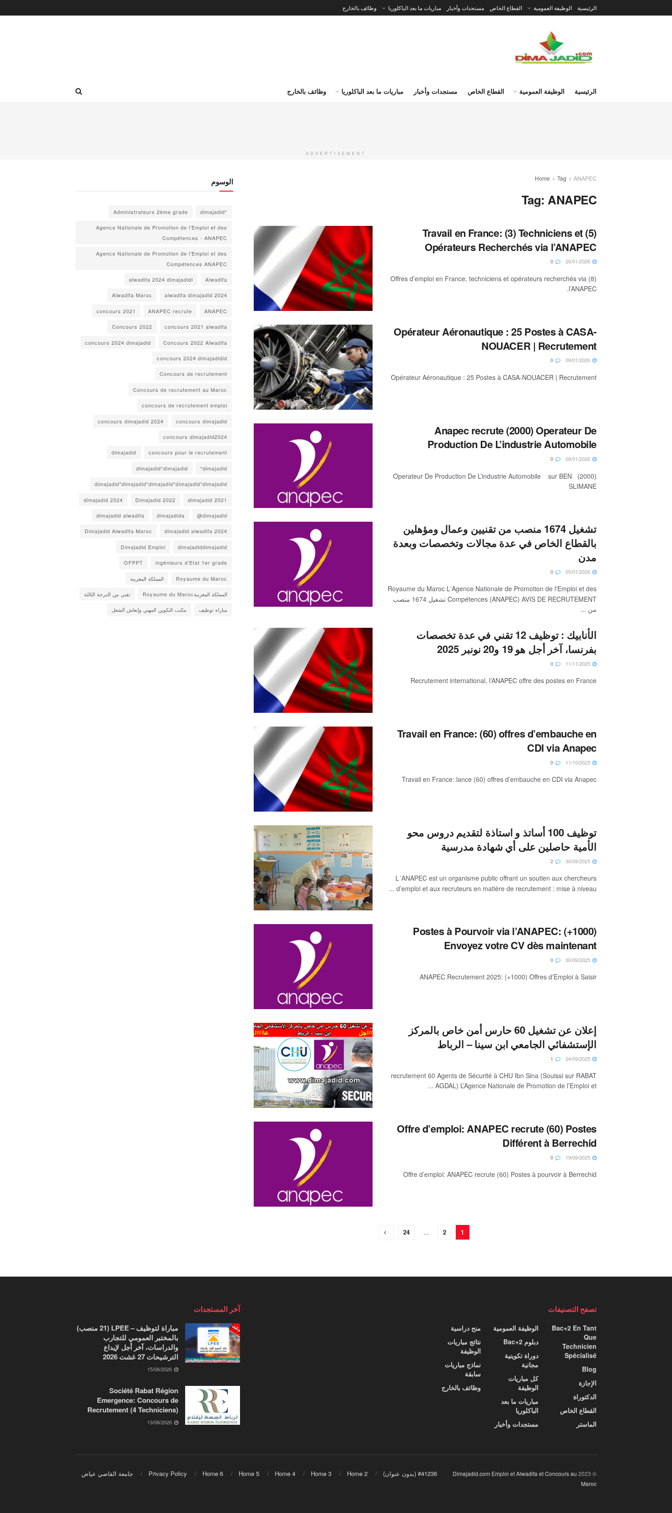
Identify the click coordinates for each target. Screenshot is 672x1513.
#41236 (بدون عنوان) (410, 1473)
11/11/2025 (578, 663)
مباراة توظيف (213, 609)
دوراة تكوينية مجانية (522, 1360)
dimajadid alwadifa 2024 (196, 531)
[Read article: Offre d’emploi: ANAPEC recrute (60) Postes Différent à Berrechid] (313, 1164)
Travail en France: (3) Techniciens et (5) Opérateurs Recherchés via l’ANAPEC (509, 239)
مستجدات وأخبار (465, 7)
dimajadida (171, 515)
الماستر (586, 1423)
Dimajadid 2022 (155, 499)
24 (406, 1232)
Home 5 (249, 1473)
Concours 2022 (132, 326)
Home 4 (285, 1473)
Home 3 (321, 1473)
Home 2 (357, 1473)
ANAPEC (585, 178)
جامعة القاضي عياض (107, 1473)
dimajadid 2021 (207, 499)
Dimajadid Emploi (143, 547)
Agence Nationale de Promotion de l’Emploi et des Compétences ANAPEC (161, 258)
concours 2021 (116, 311)
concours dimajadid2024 (195, 436)
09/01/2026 (578, 360)
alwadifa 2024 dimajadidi (161, 279)
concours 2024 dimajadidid (192, 358)
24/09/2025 (578, 1058)
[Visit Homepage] (554, 48)
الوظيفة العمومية (552, 7)
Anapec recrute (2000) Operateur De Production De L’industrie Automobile (512, 437)
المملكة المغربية (147, 578)
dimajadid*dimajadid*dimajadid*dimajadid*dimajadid (161, 483)
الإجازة (588, 1382)
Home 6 (213, 1473)
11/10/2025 (578, 762)
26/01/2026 (578, 261)
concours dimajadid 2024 (131, 421)
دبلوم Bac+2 (521, 1341)
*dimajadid (213, 211)
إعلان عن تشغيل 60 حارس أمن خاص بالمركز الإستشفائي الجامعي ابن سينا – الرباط (503, 1036)
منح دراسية (466, 1327)
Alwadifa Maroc (132, 295)
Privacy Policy (168, 1473)
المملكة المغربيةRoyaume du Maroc (185, 594)
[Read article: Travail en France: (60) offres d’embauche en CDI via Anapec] (313, 769)
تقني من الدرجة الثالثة (107, 594)
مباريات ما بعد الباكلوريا (414, 7)
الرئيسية (587, 7)
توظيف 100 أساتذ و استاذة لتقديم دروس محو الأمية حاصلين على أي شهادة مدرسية (502, 839)
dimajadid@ (212, 515)
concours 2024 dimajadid (118, 342)
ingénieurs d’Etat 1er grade (191, 562)
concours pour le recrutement (188, 452)
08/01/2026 (578, 458)
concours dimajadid (201, 421)
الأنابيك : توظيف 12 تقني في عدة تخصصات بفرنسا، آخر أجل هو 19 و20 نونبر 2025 (506, 641)
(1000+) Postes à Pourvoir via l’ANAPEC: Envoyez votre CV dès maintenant (505, 938)
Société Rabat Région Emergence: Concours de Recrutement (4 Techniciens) (132, 1400)
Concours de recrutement (193, 373)
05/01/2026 (578, 571)
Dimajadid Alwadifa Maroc (118, 531)
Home (542, 178)
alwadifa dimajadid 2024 (196, 295)
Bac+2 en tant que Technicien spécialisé (574, 1341)
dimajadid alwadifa (120, 515)
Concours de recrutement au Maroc (180, 389)
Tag (561, 178)
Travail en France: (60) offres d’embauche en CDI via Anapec (497, 740)
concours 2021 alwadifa (196, 326)
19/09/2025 (578, 1157)
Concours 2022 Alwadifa (195, 342)
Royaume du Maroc (201, 578)
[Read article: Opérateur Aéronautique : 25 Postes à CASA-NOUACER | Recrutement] (313, 367)
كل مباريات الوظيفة (523, 1383)
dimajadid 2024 (103, 499)
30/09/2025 (578, 861)
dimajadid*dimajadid (162, 468)
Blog (589, 1369)
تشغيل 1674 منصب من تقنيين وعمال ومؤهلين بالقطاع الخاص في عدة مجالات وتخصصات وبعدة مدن (495, 542)
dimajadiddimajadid (202, 547)
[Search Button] (78, 91)
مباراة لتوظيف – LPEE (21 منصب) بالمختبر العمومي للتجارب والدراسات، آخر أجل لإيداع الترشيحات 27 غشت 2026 (127, 1342)
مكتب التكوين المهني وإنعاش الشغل (149, 609)
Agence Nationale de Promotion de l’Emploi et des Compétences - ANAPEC (161, 232)
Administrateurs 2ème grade (150, 211)
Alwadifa (216, 279)
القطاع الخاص (506, 7)
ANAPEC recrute (170, 311)
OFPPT (133, 562)
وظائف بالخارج (359, 7)
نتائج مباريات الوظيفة (464, 1346)
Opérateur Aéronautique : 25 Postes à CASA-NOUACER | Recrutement (495, 338)
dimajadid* (213, 468)
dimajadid (124, 452)
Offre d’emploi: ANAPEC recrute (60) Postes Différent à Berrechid (497, 1135)
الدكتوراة (585, 1396)
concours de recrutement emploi (184, 405)
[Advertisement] (336, 123)
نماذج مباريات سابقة (463, 1369)
